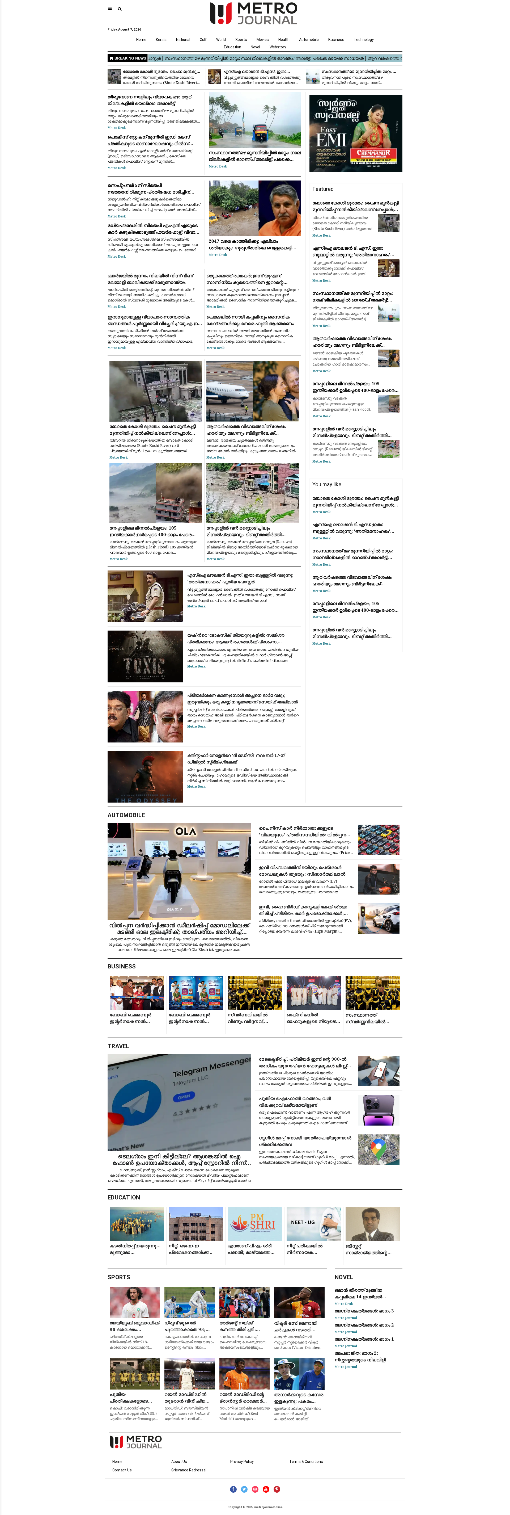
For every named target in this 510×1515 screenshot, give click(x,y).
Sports (241, 39)
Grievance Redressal (188, 1470)
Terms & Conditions (306, 1461)
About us (179, 1461)
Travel (118, 1046)
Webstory (278, 47)
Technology (364, 39)
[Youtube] (266, 1489)
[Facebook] (233, 1489)
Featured (323, 189)
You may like (326, 484)
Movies (263, 39)
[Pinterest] (277, 1489)
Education (232, 47)
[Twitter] (244, 1489)
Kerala (161, 39)
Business (336, 39)
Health (284, 39)
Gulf (203, 39)
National (183, 39)
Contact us (122, 1470)
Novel (255, 47)
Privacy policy (242, 1461)
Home (141, 39)
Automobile (309, 39)
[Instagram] (255, 1489)
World (221, 39)
